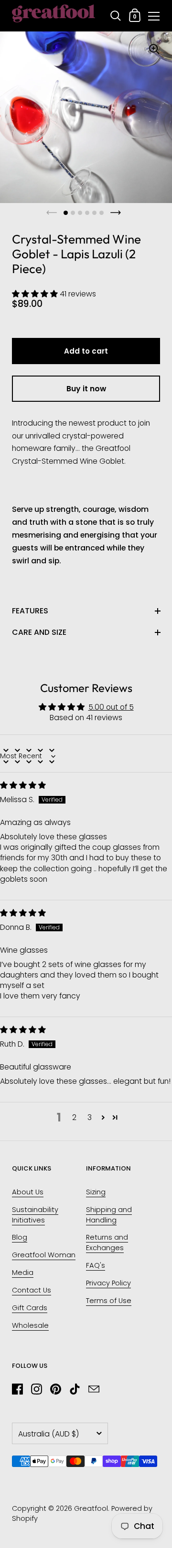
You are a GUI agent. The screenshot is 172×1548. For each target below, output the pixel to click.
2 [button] (74, 1117)
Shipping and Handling (109, 1215)
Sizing (96, 1192)
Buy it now (86, 388)
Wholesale (30, 1325)
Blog (19, 1237)
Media (22, 1272)
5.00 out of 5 (111, 707)
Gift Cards (29, 1308)
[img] (23, 785)
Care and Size (39, 632)
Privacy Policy (108, 1283)
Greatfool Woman (43, 1255)
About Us (27, 1192)
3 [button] (89, 1117)
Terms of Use (108, 1300)
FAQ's (95, 1265)
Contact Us (31, 1290)
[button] (36, 293)
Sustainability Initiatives (35, 1215)
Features (30, 610)
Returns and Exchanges (107, 1242)
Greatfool (91, 1508)
